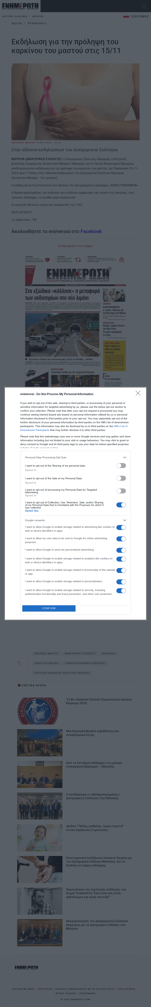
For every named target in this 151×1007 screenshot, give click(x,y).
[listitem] (75, 457)
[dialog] (75, 503)
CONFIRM (49, 608)
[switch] (121, 465)
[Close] (139, 394)
